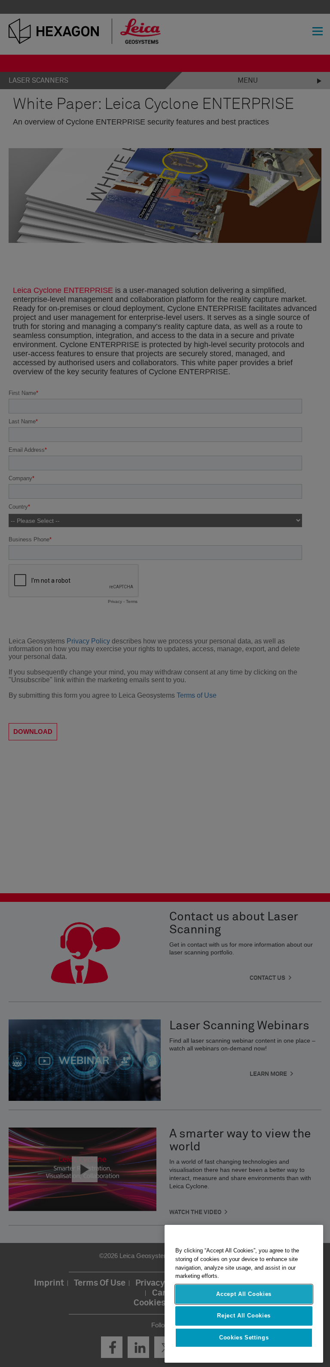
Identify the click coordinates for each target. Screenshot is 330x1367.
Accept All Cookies (244, 1294)
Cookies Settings (244, 1337)
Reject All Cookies (244, 1315)
